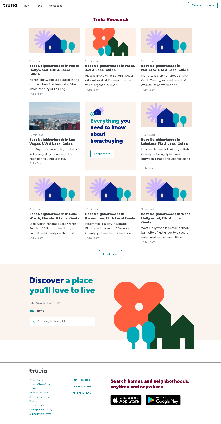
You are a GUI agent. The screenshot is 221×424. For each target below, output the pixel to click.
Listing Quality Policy (40, 409)
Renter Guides (82, 386)
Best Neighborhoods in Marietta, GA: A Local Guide (165, 68)
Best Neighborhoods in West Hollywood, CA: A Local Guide (165, 218)
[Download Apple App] (126, 400)
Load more (110, 254)
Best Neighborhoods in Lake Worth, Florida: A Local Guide (54, 216)
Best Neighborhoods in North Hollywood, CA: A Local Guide (54, 70)
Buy (26, 5)
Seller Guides (82, 393)
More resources (202, 5)
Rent (39, 5)
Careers (33, 388)
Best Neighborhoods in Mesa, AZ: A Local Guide (110, 68)
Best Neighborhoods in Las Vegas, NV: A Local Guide (52, 141)
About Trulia (36, 380)
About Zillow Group (40, 384)
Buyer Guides (81, 380)
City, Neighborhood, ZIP (44, 303)
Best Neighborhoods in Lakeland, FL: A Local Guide (164, 141)
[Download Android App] (163, 400)
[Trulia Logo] (10, 5)
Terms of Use (36, 405)
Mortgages (55, 5)
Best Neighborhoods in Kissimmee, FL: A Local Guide (110, 216)
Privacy (33, 401)
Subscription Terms (40, 413)
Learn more (102, 154)
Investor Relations (39, 392)
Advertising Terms (39, 397)
